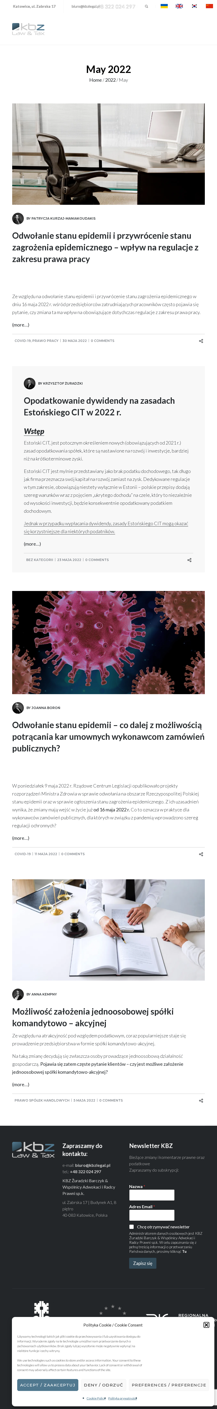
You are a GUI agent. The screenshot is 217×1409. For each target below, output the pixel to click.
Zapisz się (142, 1263)
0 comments (102, 341)
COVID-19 (23, 341)
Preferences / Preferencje (169, 1385)
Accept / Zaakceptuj (48, 1385)
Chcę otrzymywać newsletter (163, 1226)
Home (95, 80)
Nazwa (137, 1186)
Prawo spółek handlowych (42, 1100)
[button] (206, 1325)
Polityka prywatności (122, 1398)
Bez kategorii (39, 560)
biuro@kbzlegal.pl (86, 6)
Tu (184, 1251)
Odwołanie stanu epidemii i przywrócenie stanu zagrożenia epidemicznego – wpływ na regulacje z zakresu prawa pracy (105, 247)
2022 (110, 80)
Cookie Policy (96, 1398)
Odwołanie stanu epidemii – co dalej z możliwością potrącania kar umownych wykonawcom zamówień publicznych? (108, 736)
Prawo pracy (45, 341)
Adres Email (142, 1206)
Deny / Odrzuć (103, 1385)
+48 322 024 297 (114, 6)
